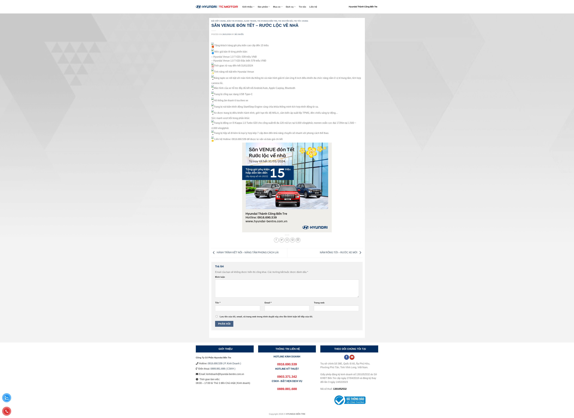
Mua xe (276, 7)
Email (268, 302)
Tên (217, 302)
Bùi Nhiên (239, 34)
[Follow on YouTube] (351, 357)
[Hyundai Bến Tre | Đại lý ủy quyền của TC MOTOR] (217, 6)
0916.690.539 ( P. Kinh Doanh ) (224, 363)
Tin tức (302, 7)
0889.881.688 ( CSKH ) (222, 368)
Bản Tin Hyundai (235, 21)
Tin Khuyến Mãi (285, 21)
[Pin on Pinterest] (292, 240)
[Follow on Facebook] (346, 357)
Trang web (319, 302)
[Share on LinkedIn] (298, 240)
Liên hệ (313, 7)
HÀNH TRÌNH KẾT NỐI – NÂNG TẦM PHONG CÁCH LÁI (247, 252)
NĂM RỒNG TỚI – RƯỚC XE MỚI (339, 252)
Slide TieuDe (250, 21)
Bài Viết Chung (218, 21)
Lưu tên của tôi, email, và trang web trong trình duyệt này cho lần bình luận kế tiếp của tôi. (266, 316)
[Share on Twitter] (281, 240)
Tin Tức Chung (301, 21)
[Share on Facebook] (276, 240)
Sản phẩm (263, 7)
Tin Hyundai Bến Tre (267, 21)
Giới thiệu (247, 7)
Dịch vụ (290, 7)
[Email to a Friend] (287, 240)
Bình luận (220, 277)
